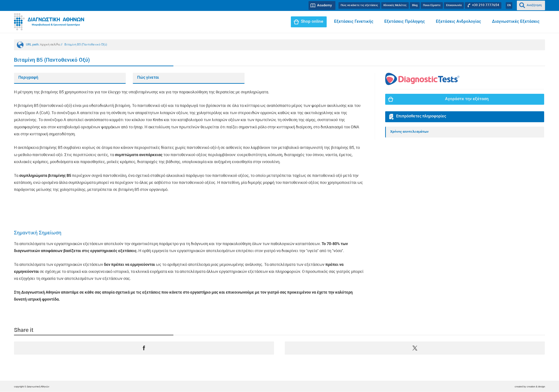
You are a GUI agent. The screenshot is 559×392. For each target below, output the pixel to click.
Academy (324, 5)
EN (509, 5)
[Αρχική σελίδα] (49, 22)
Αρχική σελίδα (50, 44)
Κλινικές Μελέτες (395, 5)
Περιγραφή (28, 78)
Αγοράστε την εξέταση (467, 99)
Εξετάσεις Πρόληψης (404, 22)
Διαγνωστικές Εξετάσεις (516, 22)
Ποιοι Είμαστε (432, 5)
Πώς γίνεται (148, 78)
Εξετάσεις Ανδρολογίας (458, 22)
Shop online (312, 22)
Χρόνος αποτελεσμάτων (409, 132)
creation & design (536, 386)
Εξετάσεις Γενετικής (353, 22)
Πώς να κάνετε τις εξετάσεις (359, 5)
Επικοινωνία (454, 5)
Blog (415, 5)
